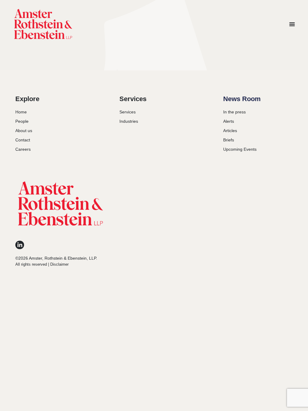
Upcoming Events (240, 149)
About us (23, 130)
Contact (22, 140)
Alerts (228, 121)
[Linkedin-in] (19, 245)
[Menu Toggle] (292, 24)
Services (127, 112)
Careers (23, 149)
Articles (230, 130)
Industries (128, 121)
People (22, 121)
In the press (234, 112)
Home (21, 112)
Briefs (228, 140)
